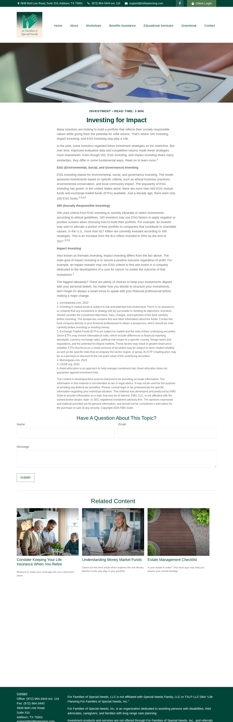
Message (23, 446)
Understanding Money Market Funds (112, 560)
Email (122, 424)
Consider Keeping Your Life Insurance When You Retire (39, 562)
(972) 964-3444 (101, 3)
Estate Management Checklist (172, 560)
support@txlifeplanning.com (146, 3)
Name (21, 424)
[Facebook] (180, 3)
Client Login (204, 3)
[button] (58, 25)
